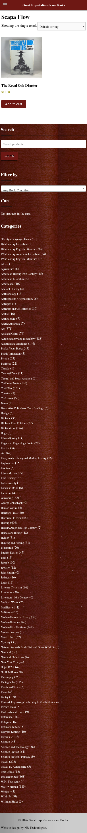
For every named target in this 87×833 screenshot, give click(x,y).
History (5, 523)
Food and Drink (9, 488)
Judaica (5, 577)
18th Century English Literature (19, 249)
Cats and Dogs (9, 373)
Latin (4, 582)
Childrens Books (10, 383)
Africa (4, 264)
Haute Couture (9, 508)
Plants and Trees (10, 687)
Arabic (5, 314)
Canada (5, 368)
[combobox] (43, 188)
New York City (9, 662)
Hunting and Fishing (12, 543)
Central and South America (16, 378)
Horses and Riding (11, 533)
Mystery (5, 642)
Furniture (6, 493)
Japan (4, 562)
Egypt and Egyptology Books (17, 443)
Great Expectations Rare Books (44, 5)
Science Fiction (10, 752)
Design (5, 413)
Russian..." (7, 737)
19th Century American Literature (20, 254)
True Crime (7, 772)
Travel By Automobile (13, 767)
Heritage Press (9, 513)
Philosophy (7, 677)
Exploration (7, 463)
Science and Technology (15, 747)
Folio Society (8, 483)
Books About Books (12, 348)
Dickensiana (8, 428)
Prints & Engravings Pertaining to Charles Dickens (30, 702)
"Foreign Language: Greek (16, 239)
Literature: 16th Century (15, 597)
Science (5, 742)
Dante (4, 403)
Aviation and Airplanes (14, 343)
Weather (5, 791)
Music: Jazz (8, 637)
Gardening (7, 498)
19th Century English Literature (19, 259)
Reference (6, 717)
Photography (8, 682)
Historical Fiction (11, 518)
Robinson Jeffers (10, 727)
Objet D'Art (7, 667)
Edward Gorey (9, 438)
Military (5, 612)
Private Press (8, 707)
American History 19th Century (19, 274)
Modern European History (15, 617)
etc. (3, 453)
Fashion (5, 468)
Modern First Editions (13, 627)
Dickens (5, 418)
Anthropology (8, 294)
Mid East (6, 607)
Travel (4, 762)
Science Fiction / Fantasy (15, 757)
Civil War (6, 388)
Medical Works (9, 602)
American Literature (13, 279)
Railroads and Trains (12, 712)
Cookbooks (7, 398)
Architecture (8, 319)
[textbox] (43, 190)
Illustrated (7, 548)
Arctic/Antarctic (10, 323)
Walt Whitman (9, 787)
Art (3, 329)
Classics (5, 393)
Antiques (6, 304)
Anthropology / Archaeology (17, 299)
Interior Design (9, 552)
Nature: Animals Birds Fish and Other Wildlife (28, 647)
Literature (6, 592)
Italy (3, 558)
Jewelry (5, 568)
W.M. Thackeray (10, 781)
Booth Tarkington (11, 353)
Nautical (6, 652)
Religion (6, 722)
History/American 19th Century (19, 528)
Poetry (4, 697)
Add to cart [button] (13, 103)
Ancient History (10, 289)
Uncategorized (9, 777)
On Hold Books (9, 672)
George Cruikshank (12, 503)
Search (9, 156)
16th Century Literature (14, 244)
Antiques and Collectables (16, 309)
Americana (7, 284)
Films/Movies (9, 473)
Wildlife (6, 796)
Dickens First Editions (14, 423)
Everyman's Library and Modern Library (23, 458)
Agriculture (7, 269)
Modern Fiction (10, 622)
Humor (5, 538)
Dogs (4, 433)
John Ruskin (7, 572)
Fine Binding (8, 478)
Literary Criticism (11, 587)
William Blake (9, 801)
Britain (5, 358)
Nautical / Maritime (12, 657)
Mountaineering (10, 632)
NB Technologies (35, 827)
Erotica (5, 448)
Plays (4, 692)
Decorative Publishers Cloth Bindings (22, 408)
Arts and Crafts (9, 333)
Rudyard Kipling (10, 732)
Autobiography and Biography (18, 339)
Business (6, 363)
